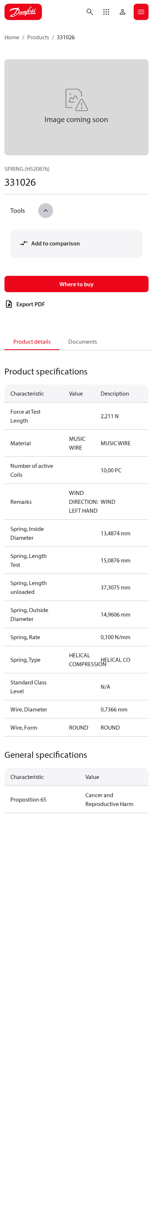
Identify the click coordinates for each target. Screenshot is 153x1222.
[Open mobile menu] (141, 12)
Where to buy (76, 284)
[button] (106, 12)
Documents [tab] (82, 341)
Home (11, 37)
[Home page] (23, 12)
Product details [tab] (32, 341)
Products (38, 37)
